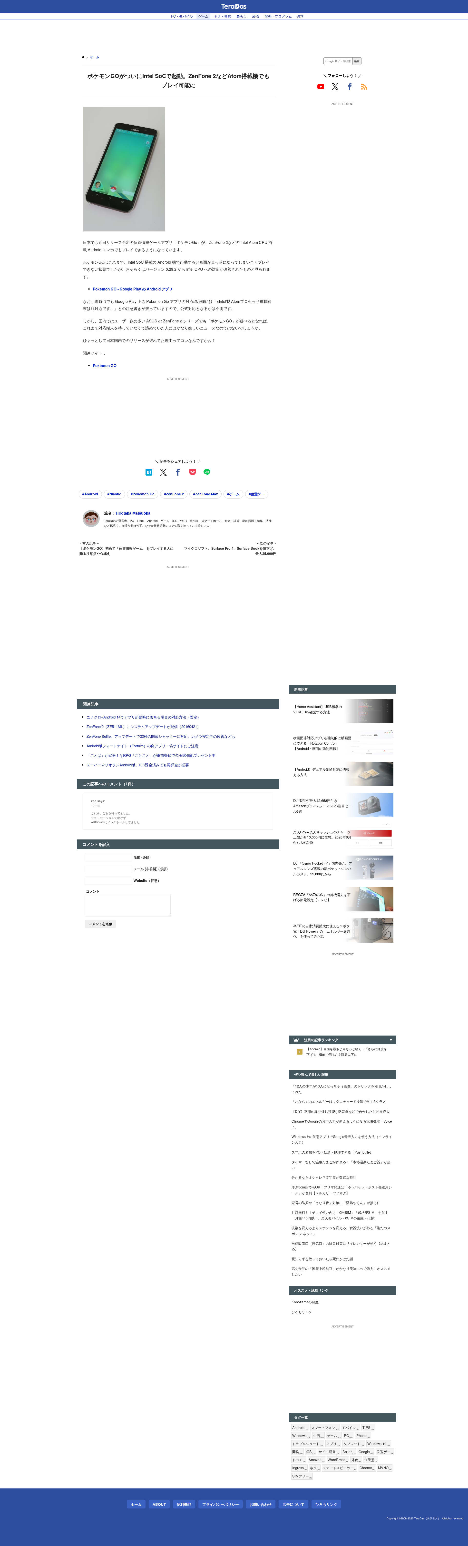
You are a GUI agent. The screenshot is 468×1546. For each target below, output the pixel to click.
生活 (318, 1435)
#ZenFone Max (205, 493)
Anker (348, 1452)
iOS (310, 1452)
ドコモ (298, 1460)
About (159, 1504)
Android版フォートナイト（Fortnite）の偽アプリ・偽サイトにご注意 (142, 745)
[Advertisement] (234, 34)
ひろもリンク (302, 1311)
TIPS (368, 1427)
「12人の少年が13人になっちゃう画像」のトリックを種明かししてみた (341, 1088)
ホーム (136, 1504)
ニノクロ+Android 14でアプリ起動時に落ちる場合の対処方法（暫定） (144, 716)
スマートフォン (325, 1427)
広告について (293, 1504)
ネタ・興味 (222, 16)
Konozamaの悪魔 (305, 1301)
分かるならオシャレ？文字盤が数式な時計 (324, 1177)
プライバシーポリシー (220, 1504)
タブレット (353, 1443)
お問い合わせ (261, 1504)
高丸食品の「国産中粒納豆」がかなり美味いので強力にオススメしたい (341, 1271)
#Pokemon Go (143, 493)
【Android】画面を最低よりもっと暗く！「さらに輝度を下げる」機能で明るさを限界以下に (346, 1052)
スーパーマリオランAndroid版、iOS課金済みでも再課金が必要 (138, 764)
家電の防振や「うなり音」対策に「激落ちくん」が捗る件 (336, 1202)
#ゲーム (233, 493)
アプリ (333, 1443)
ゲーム (203, 16)
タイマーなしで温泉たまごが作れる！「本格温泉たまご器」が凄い (341, 1164)
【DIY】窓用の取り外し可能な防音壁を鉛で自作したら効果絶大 (341, 1111)
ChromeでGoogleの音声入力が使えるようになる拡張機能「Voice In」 (342, 1123)
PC (348, 1435)
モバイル (350, 1427)
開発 (297, 1452)
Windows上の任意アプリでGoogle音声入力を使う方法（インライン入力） (342, 1139)
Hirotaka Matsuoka (133, 513)
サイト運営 (329, 1452)
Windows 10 (378, 1443)
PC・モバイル (182, 16)
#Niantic (114, 493)
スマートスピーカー (339, 1468)
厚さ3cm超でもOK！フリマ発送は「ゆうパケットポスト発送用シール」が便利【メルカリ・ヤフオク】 (342, 1189)
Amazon (316, 1460)
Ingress (299, 1468)
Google (366, 1452)
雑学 (300, 16)
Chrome (367, 1468)
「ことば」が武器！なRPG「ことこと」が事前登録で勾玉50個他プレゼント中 (151, 755)
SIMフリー (302, 1476)
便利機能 (184, 1504)
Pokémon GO (105, 365)
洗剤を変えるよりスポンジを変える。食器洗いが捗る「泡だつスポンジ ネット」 (341, 1230)
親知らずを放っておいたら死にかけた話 (322, 1258)
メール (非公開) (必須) (151, 868)
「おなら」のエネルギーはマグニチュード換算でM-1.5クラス (339, 1101)
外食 (356, 1460)
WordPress (338, 1460)
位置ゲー (385, 1452)
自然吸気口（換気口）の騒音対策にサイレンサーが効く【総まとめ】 (341, 1246)
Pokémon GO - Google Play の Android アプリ (133, 289)
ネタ (315, 1468)
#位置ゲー (256, 493)
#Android (90, 493)
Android (300, 1427)
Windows (301, 1435)
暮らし (241, 16)
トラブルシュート (307, 1443)
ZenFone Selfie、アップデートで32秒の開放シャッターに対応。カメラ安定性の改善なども (161, 736)
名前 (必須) (142, 857)
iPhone (363, 1435)
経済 (255, 16)
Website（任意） (147, 880)
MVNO (384, 1468)
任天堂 (370, 1460)
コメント (93, 891)
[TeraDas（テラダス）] (234, 6)
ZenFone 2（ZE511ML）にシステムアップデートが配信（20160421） (144, 726)
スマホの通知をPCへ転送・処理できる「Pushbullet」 (333, 1152)
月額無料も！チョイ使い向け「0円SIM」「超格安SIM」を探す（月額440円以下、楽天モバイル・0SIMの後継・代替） (340, 1215)
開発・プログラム (278, 16)
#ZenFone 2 (174, 493)
